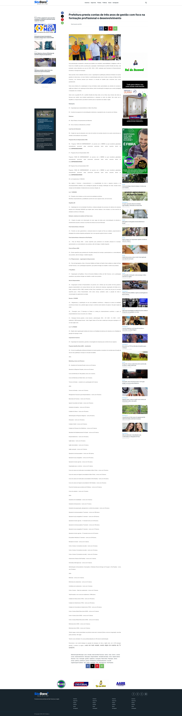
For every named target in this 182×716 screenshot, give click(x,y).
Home (70, 11)
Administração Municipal (77, 654)
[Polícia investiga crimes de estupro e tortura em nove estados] (135, 178)
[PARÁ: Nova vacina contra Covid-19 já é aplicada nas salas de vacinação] (135, 249)
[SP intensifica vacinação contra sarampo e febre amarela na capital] (135, 267)
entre (110, 656)
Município (110, 658)
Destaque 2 (125, 202)
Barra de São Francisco (98, 654)
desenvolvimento (79, 656)
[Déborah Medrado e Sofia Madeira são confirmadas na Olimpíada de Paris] (135, 427)
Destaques (74, 11)
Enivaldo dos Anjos (103, 656)
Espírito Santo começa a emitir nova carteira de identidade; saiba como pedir (134, 400)
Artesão (90, 654)
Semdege (92, 662)
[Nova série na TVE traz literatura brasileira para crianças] (135, 338)
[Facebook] (62, 12)
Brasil (35, 16)
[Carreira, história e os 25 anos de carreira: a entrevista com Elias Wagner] (135, 320)
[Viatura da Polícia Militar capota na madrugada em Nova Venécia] (135, 285)
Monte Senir (104, 658)
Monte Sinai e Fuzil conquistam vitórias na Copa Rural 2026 (45, 121)
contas (118, 654)
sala (85, 662)
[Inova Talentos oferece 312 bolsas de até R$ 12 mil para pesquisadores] (45, 62)
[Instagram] (137, 694)
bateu (106, 654)
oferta (115, 658)
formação (81, 658)
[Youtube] (146, 694)
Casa (110, 654)
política (77, 660)
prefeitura (82, 660)
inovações (98, 658)
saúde (88, 662)
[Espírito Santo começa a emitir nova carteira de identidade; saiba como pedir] (135, 391)
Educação (87, 656)
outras (72, 660)
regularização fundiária (77, 662)
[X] (62, 16)
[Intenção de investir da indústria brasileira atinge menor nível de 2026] (45, 45)
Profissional (93, 660)
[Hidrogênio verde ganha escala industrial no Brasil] (135, 213)
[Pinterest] (62, 19)
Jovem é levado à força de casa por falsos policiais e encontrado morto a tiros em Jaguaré (45, 145)
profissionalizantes (101, 660)
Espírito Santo (116, 656)
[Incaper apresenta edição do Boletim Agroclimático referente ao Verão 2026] (135, 196)
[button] (146, 2)
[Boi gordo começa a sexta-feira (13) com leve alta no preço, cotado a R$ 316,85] (135, 356)
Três (97, 662)
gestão (87, 658)
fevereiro (73, 658)
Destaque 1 (79, 11)
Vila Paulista (110, 662)
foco (77, 658)
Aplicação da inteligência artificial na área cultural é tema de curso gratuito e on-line (135, 311)
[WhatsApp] (62, 23)
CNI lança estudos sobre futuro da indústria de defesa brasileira (43, 70)
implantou (92, 658)
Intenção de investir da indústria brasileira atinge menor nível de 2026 (44, 37)
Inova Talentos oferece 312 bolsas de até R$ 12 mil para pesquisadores (44, 53)
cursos (72, 656)
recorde (109, 660)
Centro (114, 654)
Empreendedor (94, 656)
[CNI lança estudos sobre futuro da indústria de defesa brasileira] (45, 79)
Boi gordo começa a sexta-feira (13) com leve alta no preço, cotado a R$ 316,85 (134, 364)
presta (87, 660)
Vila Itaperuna (102, 662)
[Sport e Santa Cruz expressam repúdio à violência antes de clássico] (135, 231)
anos (85, 654)
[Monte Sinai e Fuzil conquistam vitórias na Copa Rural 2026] (45, 114)
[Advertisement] (45, 97)
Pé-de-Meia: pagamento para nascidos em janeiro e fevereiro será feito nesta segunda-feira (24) (44, 19)
